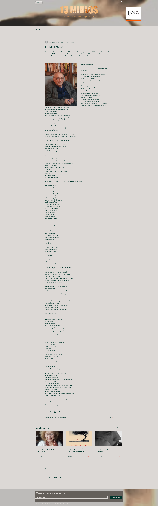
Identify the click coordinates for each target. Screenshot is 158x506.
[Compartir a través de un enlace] (59, 412)
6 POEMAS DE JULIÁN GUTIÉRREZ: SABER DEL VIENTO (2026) (76, 450)
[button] (120, 29)
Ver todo (119, 428)
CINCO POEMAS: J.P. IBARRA (106, 450)
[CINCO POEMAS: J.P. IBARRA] (108, 438)
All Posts (38, 30)
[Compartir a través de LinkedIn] (55, 412)
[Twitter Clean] (119, 2)
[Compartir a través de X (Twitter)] (50, 412)
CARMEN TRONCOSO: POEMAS (47, 450)
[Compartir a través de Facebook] (46, 412)
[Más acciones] (112, 42)
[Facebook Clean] (121, 2)
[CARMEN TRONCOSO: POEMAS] (49, 438)
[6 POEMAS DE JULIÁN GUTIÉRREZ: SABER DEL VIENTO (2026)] (79, 438)
